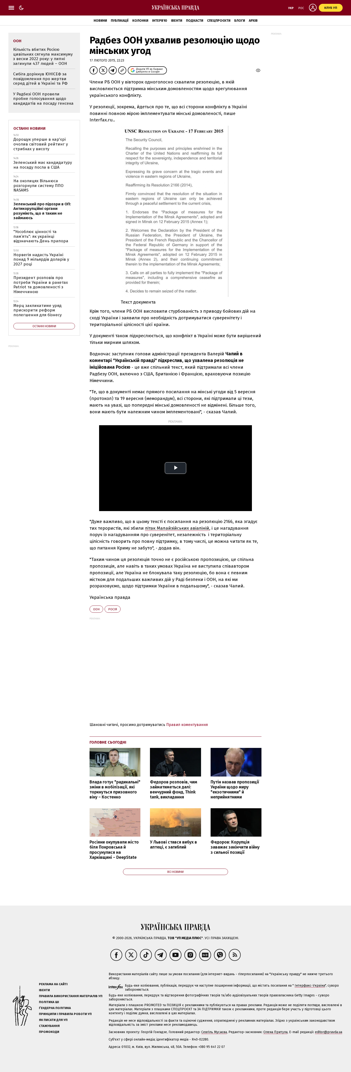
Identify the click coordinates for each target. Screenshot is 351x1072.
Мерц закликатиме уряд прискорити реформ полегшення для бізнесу (37, 310)
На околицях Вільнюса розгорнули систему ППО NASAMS (38, 185)
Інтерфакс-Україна (310, 986)
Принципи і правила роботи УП (65, 1014)
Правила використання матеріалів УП (70, 996)
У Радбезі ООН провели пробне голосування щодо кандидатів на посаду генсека (43, 99)
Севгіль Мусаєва (214, 1032)
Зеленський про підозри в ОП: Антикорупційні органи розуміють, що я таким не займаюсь (42, 211)
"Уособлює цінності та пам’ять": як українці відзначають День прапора (40, 236)
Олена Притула (275, 1032)
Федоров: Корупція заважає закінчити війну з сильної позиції (235, 847)
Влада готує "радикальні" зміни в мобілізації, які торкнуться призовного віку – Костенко (115, 790)
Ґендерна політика (55, 1008)
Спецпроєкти (218, 21)
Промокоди (49, 1032)
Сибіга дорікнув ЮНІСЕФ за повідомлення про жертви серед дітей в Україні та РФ (40, 79)
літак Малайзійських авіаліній (177, 528)
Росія (112, 609)
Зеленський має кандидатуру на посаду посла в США (42, 165)
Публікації (119, 21)
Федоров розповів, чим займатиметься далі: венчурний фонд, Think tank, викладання (173, 790)
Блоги (239, 21)
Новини (100, 21)
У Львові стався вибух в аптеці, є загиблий (173, 845)
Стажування (49, 1026)
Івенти (176, 21)
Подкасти (194, 21)
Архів (253, 21)
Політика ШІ (49, 1002)
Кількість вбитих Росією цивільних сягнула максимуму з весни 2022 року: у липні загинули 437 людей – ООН (43, 56)
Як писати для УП (53, 1020)
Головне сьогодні (108, 742)
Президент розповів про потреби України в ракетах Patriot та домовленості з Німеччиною (40, 284)
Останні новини (29, 128)
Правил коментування (187, 724)
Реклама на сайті (53, 984)
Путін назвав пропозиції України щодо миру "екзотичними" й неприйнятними (235, 790)
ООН (96, 609)
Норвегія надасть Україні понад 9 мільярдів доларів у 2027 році (41, 259)
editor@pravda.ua (328, 1032)
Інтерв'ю (159, 21)
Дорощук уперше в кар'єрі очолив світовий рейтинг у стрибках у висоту (40, 144)
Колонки (140, 21)
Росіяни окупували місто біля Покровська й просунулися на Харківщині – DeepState (114, 850)
